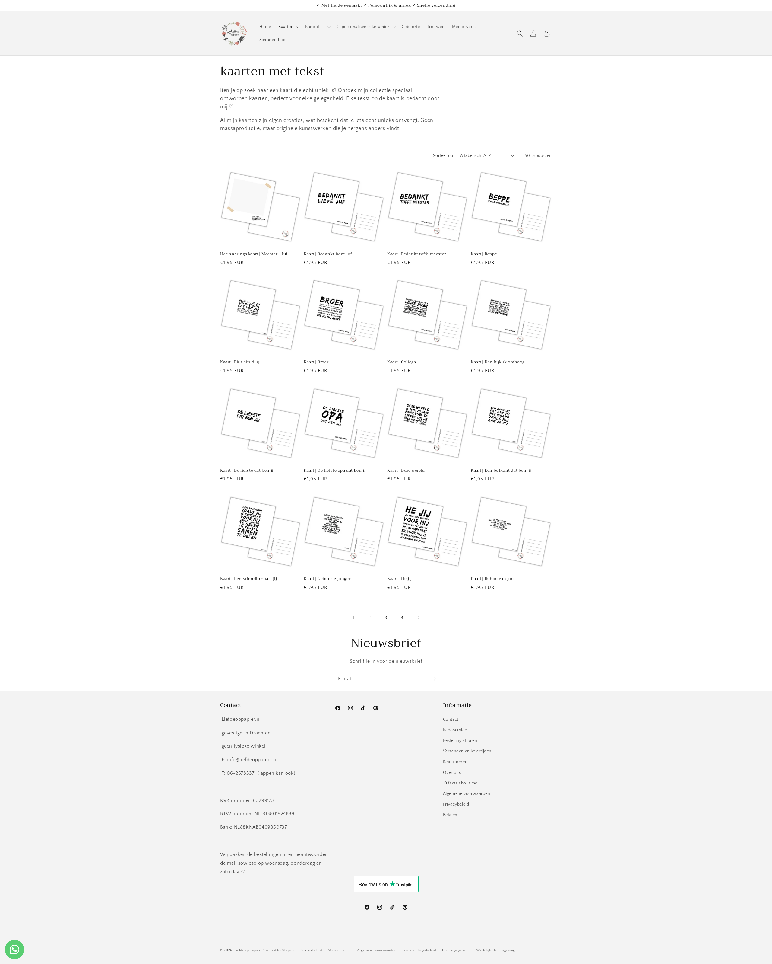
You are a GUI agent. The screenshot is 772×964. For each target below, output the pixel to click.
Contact (450, 719)
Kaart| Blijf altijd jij (240, 362)
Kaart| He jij (399, 579)
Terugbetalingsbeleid (419, 950)
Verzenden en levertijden (467, 751)
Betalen (450, 814)
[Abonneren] (433, 679)
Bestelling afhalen (460, 740)
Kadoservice (455, 729)
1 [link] (353, 618)
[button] (288, 27)
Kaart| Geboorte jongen (328, 579)
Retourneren (455, 761)
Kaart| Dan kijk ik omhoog (498, 362)
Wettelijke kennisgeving (495, 950)
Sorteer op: (443, 155)
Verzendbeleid (340, 950)
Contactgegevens (456, 950)
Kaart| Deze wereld (406, 470)
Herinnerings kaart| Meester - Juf (254, 254)
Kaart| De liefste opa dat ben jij (335, 470)
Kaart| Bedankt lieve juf (328, 254)
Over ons (452, 772)
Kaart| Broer (316, 362)
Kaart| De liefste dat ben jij (247, 470)
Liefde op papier (248, 950)
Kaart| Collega (401, 362)
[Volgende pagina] (418, 617)
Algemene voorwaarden (466, 793)
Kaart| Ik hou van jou (492, 579)
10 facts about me (460, 782)
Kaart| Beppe (484, 254)
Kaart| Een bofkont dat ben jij (501, 470)
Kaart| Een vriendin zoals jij (248, 579)
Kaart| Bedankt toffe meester (416, 254)
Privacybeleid (456, 804)
